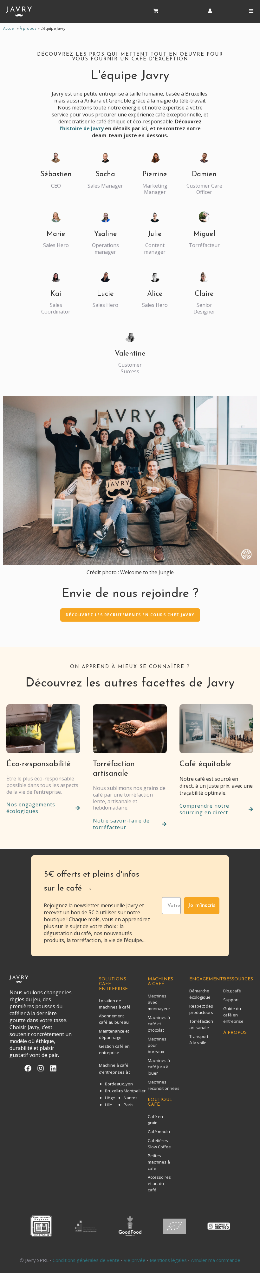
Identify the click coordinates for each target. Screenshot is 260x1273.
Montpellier (135, 1091)
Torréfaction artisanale (198, 1024)
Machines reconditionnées (160, 1085)
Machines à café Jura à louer (159, 1067)
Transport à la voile (198, 1040)
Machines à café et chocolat (159, 1024)
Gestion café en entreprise (114, 1049)
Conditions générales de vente (87, 1260)
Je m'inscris (202, 906)
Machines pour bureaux (157, 1045)
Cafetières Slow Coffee (159, 1144)
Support (231, 1000)
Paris (128, 1105)
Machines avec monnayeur (159, 1002)
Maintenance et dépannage (114, 1034)
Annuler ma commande (215, 1260)
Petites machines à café (159, 1162)
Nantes (131, 1098)
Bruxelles (114, 1091)
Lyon (128, 1084)
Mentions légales (168, 1260)
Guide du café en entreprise (233, 1015)
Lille (108, 1105)
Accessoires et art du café (159, 1183)
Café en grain (155, 1120)
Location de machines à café (115, 1004)
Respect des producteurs (198, 1009)
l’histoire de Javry (82, 128)
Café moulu (159, 1131)
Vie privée (135, 1260)
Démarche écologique (198, 994)
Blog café (232, 991)
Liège (110, 1098)
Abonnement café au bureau (114, 1019)
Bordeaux (114, 1084)
